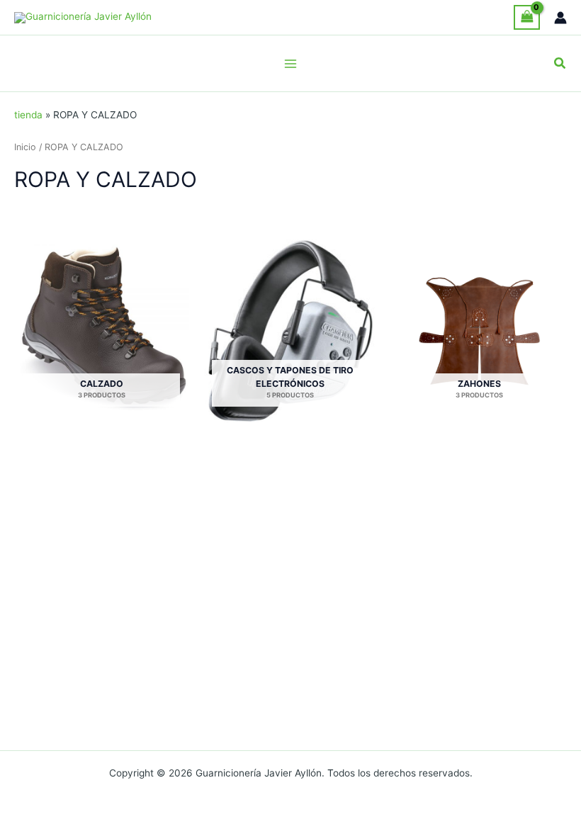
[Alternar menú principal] (290, 63)
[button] (560, 63)
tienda (28, 114)
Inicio (25, 147)
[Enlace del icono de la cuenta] (560, 17)
